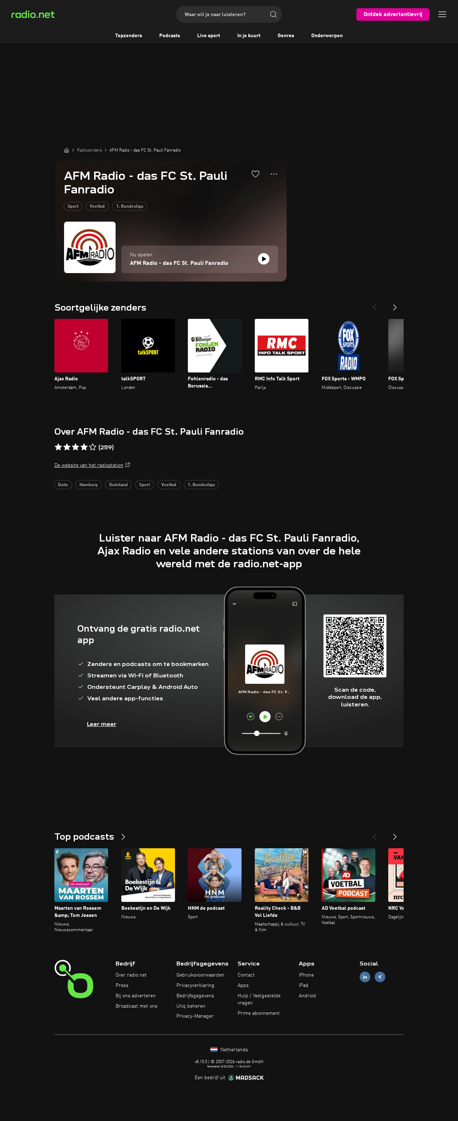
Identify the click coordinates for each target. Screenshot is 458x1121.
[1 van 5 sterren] (58, 447)
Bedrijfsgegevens (195, 995)
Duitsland (118, 485)
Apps (243, 985)
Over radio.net (131, 975)
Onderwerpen (327, 35)
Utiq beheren (190, 1006)
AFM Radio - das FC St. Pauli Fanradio (179, 263)
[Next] (395, 304)
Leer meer (101, 724)
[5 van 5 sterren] (92, 447)
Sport (73, 206)
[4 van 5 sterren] (84, 447)
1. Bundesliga (129, 206)
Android (307, 995)
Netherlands (233, 1049)
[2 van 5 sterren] (67, 447)
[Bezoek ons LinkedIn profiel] (365, 977)
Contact (246, 975)
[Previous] (374, 304)
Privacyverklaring (195, 985)
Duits (63, 485)
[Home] (66, 150)
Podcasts (169, 35)
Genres (286, 35)
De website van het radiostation (88, 465)
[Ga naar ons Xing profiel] (380, 977)
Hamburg (88, 485)
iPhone (306, 975)
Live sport (208, 35)
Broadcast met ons (136, 1006)
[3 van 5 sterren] (75, 447)
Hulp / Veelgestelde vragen (259, 999)
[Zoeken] (273, 14)
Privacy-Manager (195, 1016)
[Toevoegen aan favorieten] (255, 173)
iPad (303, 985)
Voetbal (97, 206)
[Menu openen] (442, 14)
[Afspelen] (263, 259)
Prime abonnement (259, 1013)
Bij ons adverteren (136, 995)
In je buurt (248, 35)
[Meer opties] (274, 174)
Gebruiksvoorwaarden (200, 975)
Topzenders (128, 35)
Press (122, 985)
